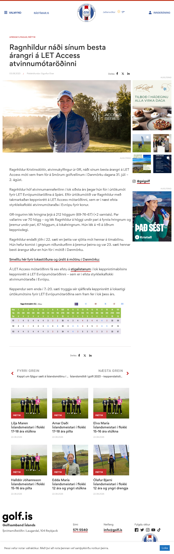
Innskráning (161, 12)
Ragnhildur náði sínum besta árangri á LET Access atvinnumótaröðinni (57, 55)
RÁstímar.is (41, 13)
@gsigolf (143, 181)
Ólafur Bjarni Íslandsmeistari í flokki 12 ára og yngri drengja (110, 484)
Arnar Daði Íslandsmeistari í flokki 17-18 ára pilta (69, 427)
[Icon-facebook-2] (136, 530)
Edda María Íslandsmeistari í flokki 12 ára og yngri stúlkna (69, 484)
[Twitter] (142, 530)
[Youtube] (153, 530)
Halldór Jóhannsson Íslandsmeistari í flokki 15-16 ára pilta (28, 484)
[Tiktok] (159, 530)
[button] (142, 143)
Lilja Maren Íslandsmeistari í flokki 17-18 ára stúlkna (28, 427)
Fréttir (31, 37)
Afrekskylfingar (18, 37)
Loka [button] (165, 548)
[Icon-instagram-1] (148, 530)
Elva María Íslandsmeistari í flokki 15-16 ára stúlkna (110, 427)
